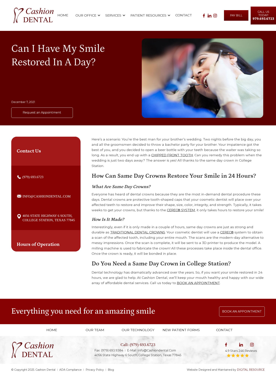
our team (95, 330)
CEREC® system (181, 210)
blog (111, 369)
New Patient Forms (181, 330)
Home (62, 15)
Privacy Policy (95, 369)
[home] (33, 15)
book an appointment (198, 283)
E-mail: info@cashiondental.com (151, 350)
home (51, 330)
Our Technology (138, 330)
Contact (183, 15)
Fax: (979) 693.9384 (108, 350)
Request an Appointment (42, 112)
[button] (86, 15)
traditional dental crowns (137, 232)
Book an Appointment (242, 311)
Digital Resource (251, 369)
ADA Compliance (70, 369)
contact (224, 330)
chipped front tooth (172, 155)
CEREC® (227, 232)
